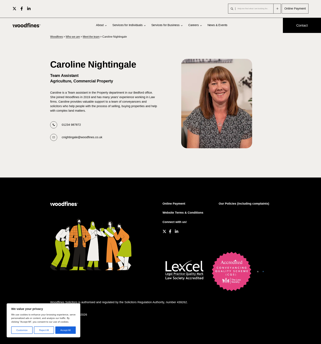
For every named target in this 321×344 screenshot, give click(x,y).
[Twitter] (14, 9)
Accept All (65, 330)
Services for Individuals (127, 25)
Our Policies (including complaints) (244, 203)
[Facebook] (22, 9)
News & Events (217, 25)
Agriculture (60, 81)
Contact (302, 25)
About (100, 25)
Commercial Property (93, 81)
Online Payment (295, 8)
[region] (43, 320)
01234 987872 (71, 124)
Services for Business (165, 25)
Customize (22, 330)
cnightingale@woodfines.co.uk (82, 137)
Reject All (44, 330)
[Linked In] (29, 9)
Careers (193, 25)
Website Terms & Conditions (183, 212)
